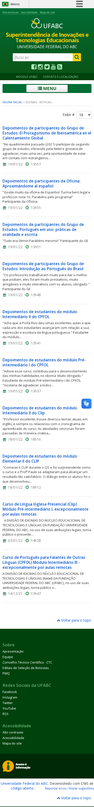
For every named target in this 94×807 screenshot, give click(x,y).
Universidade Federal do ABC (24, 783)
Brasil (15, 4)
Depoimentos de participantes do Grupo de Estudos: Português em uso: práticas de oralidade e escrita (43, 229)
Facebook (10, 692)
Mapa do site (47, 12)
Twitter (8, 703)
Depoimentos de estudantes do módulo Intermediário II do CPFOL (40, 314)
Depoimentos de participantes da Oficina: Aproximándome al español (41, 183)
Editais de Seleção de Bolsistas (26, 668)
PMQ (6, 673)
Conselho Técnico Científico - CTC (27, 662)
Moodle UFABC (27, 76)
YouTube (9, 708)
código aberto (22, 788)
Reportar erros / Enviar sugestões (69, 788)
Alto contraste (11, 12)
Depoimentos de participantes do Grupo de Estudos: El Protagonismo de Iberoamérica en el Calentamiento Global (47, 133)
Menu (49, 88)
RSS (6, 714)
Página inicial (12, 102)
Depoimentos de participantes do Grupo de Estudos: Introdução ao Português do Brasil (43, 266)
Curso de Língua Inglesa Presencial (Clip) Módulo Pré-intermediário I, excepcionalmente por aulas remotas (45, 509)
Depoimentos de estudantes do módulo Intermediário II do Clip (40, 410)
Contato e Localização (60, 76)
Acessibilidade (29, 12)
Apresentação (13, 651)
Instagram (10, 697)
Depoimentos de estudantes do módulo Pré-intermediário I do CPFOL (44, 362)
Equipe (8, 657)
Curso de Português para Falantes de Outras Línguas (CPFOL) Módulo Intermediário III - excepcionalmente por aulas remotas (44, 562)
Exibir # (69, 114)
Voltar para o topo (75, 620)
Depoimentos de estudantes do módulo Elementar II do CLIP (40, 459)
